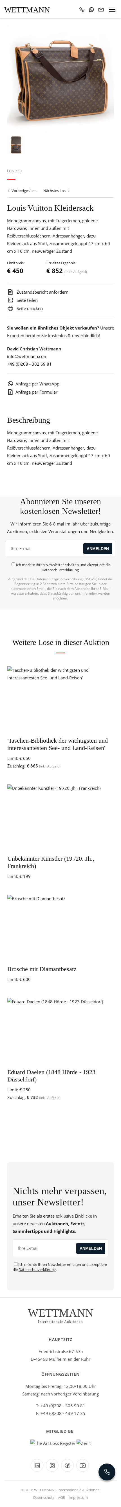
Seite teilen (26, 300)
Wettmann (27, 9)
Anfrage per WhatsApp (37, 384)
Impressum (78, 1497)
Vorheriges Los (23, 190)
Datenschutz (43, 1497)
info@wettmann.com (27, 356)
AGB (61, 1497)
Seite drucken (29, 308)
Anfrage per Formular (36, 392)
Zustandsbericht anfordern (41, 292)
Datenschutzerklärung (60, 569)
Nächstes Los (54, 190)
